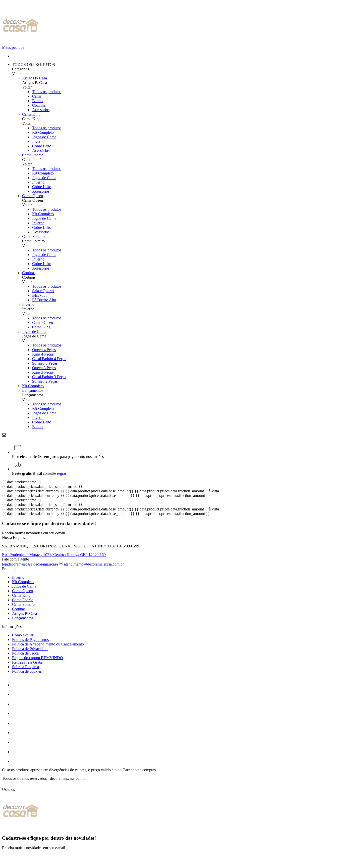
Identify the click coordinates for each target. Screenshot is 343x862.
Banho (37, 101)
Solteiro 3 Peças (45, 363)
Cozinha (38, 105)
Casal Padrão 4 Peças (49, 359)
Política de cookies (27, 671)
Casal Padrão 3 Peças (49, 377)
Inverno (38, 141)
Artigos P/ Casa (34, 78)
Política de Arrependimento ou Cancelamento (48, 644)
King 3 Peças (42, 372)
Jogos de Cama (44, 137)
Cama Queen (32, 196)
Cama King (31, 114)
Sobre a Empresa (25, 667)
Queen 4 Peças (44, 350)
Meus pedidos (13, 47)
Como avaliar (22, 635)
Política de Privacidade (30, 648)
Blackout (39, 295)
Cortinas (28, 273)
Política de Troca (25, 653)
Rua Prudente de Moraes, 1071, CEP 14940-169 (54, 554)
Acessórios (40, 110)
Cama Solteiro (33, 236)
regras (62, 473)
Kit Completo (43, 132)
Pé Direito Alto (44, 300)
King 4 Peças (42, 354)
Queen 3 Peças (44, 368)
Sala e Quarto (43, 291)
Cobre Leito (41, 146)
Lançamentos (32, 390)
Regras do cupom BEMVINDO (37, 658)
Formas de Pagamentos (30, 639)
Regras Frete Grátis (27, 662)
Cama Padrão (32, 155)
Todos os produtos (46, 92)
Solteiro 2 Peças (45, 381)
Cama (36, 96)
